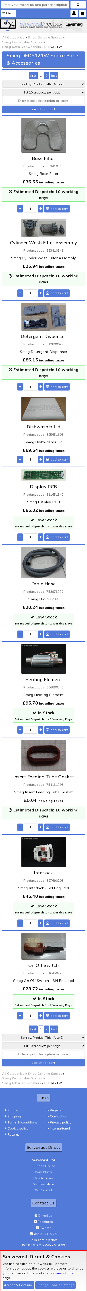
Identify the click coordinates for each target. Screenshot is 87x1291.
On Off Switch (43, 965)
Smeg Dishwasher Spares (22, 42)
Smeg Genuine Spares (45, 37)
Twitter (45, 1228)
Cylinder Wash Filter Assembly (43, 242)
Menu (10, 13)
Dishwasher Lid (43, 426)
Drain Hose (43, 583)
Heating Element (43, 679)
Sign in (13, 1110)
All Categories (13, 37)
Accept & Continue (18, 1285)
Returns (14, 1134)
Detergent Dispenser (43, 336)
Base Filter (43, 158)
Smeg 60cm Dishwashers (21, 47)
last (54, 76)
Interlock (43, 872)
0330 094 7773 (45, 1234)
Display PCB (43, 486)
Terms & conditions (22, 1122)
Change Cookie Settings (55, 1285)
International (60, 1128)
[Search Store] (78, 4)
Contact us (58, 1116)
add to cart (58, 209)
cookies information (65, 1273)
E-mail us (45, 1216)
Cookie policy (18, 1128)
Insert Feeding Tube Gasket (43, 776)
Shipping (14, 1116)
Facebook (45, 1222)
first (33, 76)
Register (56, 1110)
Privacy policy (60, 1122)
